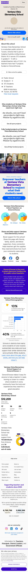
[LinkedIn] (11, 528)
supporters (7, 511)
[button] (4, 259)
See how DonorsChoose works (14, 290)
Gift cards (4, 469)
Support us (4, 474)
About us (16, 464)
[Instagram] (6, 528)
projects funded (20, 511)
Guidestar (15, 506)
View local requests (11, 94)
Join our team (17, 469)
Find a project (5, 464)
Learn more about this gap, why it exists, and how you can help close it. (14, 357)
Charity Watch (10, 504)
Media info (16, 477)
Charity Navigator (20, 504)
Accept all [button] (14, 569)
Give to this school (14, 33)
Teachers (19, 541)
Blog (15, 474)
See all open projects (14, 124)
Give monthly (5, 466)
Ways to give (5, 480)
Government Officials (14, 546)
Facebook (10, 261)
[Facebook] (16, 528)
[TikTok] (21, 528)
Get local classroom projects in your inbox (14, 533)
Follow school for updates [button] (15, 72)
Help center (14, 458)
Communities (17, 472)
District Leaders (16, 543)
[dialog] (14, 560)
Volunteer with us (6, 477)
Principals (5, 543)
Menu (23, 2)
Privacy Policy (10, 560)
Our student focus (18, 466)
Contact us (17, 480)
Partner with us (5, 472)
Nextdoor (24, 261)
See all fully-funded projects (14, 147)
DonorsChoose (5, 2)
